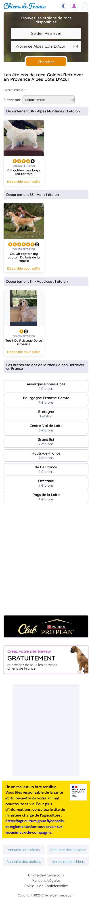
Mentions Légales (46, 880)
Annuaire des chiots (24, 849)
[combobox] (46, 33)
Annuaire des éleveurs (68, 849)
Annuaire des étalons (23, 861)
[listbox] (75, 46)
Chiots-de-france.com (46, 875)
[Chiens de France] (25, 6)
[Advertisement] (46, 561)
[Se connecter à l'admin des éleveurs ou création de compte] (74, 6)
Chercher (46, 61)
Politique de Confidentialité (46, 886)
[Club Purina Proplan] (46, 626)
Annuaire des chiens (68, 861)
